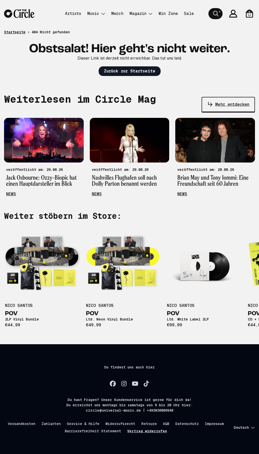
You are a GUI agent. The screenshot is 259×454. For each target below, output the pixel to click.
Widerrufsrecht (120, 424)
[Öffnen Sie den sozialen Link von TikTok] (146, 383)
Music (93, 13)
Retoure (149, 424)
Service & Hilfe (83, 424)
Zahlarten (51, 424)
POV (11, 314)
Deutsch (241, 427)
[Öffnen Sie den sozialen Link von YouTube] (135, 383)
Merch (117, 13)
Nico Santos (19, 305)
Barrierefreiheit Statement (93, 431)
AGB (166, 424)
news (11, 194)
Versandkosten (21, 424)
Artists (73, 13)
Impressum (214, 424)
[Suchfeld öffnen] (215, 14)
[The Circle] (19, 13)
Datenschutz (187, 424)
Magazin (138, 13)
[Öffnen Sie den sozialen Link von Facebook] (112, 383)
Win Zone (168, 13)
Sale (189, 13)
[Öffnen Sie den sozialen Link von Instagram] (124, 383)
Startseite (15, 32)
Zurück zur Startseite (129, 71)
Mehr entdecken (232, 104)
